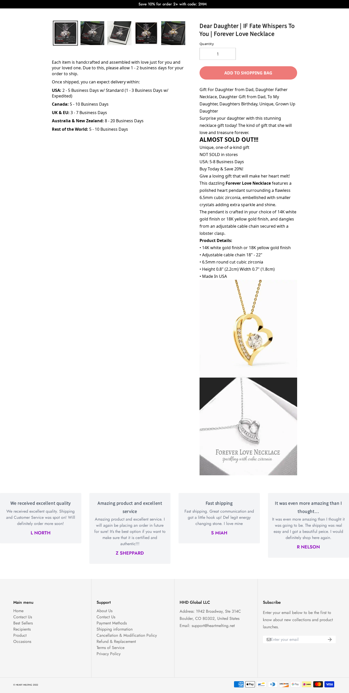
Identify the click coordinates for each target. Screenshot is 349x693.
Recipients (22, 629)
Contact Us (22, 617)
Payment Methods (112, 623)
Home (18, 611)
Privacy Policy (109, 654)
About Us (104, 611)
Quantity (207, 43)
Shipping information (115, 629)
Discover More (218, 13)
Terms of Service (110, 648)
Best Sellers (23, 623)
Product (20, 635)
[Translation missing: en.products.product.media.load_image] (65, 33)
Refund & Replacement (116, 641)
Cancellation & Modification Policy (127, 635)
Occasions (22, 641)
